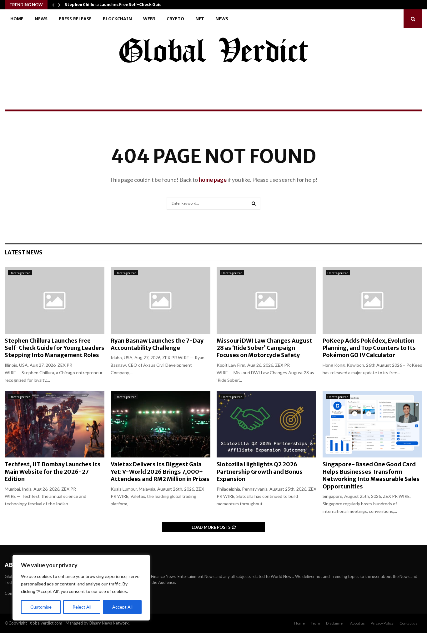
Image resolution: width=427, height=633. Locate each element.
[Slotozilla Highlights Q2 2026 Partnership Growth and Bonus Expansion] (266, 424)
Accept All (122, 607)
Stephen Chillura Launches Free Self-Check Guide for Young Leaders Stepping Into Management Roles (54, 348)
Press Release (75, 19)
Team (315, 623)
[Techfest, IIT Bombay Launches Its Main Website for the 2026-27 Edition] (54, 424)
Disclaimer (335, 623)
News (41, 19)
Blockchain (117, 19)
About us (357, 623)
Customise (41, 607)
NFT (199, 19)
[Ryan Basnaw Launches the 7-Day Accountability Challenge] (160, 300)
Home (16, 19)
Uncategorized (20, 273)
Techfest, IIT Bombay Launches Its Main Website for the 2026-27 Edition (53, 471)
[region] (81, 587)
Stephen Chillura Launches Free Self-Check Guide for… (120, 4)
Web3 (149, 19)
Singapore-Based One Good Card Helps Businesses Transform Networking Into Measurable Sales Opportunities (371, 475)
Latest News (24, 252)
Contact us (408, 623)
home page (213, 179)
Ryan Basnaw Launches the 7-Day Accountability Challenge (157, 344)
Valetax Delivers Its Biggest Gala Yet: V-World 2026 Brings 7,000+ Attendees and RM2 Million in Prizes (160, 471)
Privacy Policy (382, 623)
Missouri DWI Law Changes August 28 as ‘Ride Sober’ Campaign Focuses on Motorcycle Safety (264, 348)
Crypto (175, 19)
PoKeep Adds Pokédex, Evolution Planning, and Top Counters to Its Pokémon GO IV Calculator (369, 348)
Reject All (82, 607)
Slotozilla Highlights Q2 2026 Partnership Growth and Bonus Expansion (260, 471)
